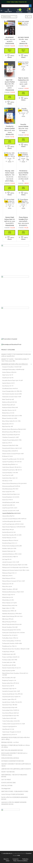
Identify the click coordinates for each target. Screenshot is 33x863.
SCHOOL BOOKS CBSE (8, 782)
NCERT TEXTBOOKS (8, 772)
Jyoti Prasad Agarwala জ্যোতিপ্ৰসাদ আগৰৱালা (13, 524)
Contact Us (16, 859)
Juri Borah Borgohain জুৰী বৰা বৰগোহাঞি (11, 521)
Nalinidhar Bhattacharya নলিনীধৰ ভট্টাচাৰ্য (12, 613)
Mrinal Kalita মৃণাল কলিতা (8, 600)
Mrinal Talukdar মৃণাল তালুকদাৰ (9, 602)
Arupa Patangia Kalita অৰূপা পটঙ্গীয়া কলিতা (12, 391)
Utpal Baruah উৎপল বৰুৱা (8, 729)
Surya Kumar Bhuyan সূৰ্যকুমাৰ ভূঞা (10, 713)
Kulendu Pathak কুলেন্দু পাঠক (8, 551)
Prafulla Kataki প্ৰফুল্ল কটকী (8, 654)
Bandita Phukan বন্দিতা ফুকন (8, 405)
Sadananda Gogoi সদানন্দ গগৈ (9, 688)
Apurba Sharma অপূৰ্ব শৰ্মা (8, 383)
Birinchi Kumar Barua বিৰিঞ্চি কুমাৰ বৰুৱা (11, 432)
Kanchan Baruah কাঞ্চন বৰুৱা (8, 532)
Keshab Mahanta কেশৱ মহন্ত (9, 537)
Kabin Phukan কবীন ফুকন (8, 529)
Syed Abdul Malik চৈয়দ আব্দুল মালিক (10, 715)
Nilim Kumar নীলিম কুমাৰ (7, 619)
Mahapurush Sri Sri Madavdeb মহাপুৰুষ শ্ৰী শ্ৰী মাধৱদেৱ (15, 567)
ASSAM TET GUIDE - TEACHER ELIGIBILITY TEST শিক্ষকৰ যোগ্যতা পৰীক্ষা (15, 360)
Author (8, 860)
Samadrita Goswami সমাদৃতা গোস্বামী (11, 691)
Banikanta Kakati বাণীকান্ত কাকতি (10, 407)
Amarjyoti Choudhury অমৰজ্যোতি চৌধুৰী (11, 367)
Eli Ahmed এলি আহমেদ (7, 456)
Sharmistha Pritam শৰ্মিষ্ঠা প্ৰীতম (9, 704)
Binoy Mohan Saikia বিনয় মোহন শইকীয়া (11, 421)
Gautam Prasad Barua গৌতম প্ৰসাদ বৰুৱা (12, 461)
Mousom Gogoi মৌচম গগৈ (8, 594)
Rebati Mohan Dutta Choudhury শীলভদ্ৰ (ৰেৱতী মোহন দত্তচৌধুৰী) (15, 674)
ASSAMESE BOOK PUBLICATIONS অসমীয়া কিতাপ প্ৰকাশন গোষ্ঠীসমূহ (15, 738)
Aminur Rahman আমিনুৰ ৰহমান (9, 372)
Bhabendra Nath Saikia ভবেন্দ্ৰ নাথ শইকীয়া (12, 415)
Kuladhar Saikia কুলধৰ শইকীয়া (9, 548)
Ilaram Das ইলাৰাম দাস (7, 499)
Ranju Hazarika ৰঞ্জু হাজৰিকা (8, 670)
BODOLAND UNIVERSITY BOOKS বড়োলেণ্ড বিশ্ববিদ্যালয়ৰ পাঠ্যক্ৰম (14, 754)
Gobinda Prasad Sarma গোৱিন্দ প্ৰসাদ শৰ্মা (12, 470)
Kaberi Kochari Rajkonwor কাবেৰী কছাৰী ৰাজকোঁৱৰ (13, 527)
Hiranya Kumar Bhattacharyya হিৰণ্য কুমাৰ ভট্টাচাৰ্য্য (14, 483)
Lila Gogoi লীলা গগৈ (6, 559)
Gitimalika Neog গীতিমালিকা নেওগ (10, 464)
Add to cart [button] (9, 50)
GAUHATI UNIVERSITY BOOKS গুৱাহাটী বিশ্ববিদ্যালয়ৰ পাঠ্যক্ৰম (16, 765)
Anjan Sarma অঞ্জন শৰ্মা (7, 375)
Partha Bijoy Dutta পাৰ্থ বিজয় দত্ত (10, 638)
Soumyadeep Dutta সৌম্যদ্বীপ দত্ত (10, 710)
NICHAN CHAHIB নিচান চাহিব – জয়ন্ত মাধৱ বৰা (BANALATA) (23, 40)
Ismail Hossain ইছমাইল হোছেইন (9, 508)
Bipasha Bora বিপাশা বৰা (7, 424)
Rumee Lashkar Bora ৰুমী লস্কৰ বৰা (10, 683)
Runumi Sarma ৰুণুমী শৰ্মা (8, 686)
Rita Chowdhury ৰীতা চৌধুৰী (8, 677)
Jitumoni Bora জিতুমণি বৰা (8, 516)
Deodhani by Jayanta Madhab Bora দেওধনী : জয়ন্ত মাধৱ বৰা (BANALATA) (9, 130)
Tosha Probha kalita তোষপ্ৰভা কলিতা (11, 721)
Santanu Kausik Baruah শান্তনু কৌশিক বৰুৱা (12, 694)
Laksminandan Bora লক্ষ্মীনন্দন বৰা (10, 556)
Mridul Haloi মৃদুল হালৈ (7, 597)
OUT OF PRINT (6, 779)
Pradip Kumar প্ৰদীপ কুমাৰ (8, 651)
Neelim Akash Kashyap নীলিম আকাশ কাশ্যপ (12, 616)
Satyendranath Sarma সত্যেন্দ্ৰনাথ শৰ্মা (11, 696)
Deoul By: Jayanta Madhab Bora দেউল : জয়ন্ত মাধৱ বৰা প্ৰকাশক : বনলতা (23, 128)
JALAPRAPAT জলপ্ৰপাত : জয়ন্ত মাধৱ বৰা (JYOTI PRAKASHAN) (9, 40)
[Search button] (30, 5)
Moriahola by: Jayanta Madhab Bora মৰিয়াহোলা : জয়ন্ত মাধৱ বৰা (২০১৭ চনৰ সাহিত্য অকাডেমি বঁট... (23, 176)
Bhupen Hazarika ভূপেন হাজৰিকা (9, 418)
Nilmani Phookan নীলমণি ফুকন (9, 621)
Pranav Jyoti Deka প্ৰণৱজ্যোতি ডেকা (10, 657)
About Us (6, 859)
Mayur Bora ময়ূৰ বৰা (7, 586)
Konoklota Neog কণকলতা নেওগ (9, 543)
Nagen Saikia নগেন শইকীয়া (8, 608)
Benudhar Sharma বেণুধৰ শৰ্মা (9, 410)
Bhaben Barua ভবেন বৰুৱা (8, 413)
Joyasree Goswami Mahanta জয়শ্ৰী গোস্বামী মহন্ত (14, 518)
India (18, 855)
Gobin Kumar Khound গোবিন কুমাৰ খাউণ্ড (12, 467)
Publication (25, 859)
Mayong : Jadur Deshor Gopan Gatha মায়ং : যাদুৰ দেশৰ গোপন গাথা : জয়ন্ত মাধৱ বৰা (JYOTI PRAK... (9, 176)
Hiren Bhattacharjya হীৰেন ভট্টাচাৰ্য (10, 489)
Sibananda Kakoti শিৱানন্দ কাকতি (9, 707)
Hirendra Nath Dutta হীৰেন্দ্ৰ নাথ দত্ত (11, 494)
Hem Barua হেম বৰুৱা (7, 480)
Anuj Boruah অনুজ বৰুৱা (7, 377)
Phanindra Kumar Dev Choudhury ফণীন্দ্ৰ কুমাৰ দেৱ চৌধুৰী (15, 649)
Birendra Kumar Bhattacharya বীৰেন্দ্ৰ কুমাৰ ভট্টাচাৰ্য (14, 429)
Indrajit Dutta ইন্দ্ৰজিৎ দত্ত (8, 505)
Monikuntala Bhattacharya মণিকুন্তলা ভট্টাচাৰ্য (13, 592)
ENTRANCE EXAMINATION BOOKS (12, 761)
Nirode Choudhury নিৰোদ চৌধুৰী (9, 627)
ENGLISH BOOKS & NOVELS (10, 758)
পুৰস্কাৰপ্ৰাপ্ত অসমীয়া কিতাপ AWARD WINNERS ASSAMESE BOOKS (13, 803)
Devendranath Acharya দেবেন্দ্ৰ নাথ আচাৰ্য (12, 448)
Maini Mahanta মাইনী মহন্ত (8, 578)
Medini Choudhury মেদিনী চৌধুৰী (9, 589)
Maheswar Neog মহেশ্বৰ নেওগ (9, 573)
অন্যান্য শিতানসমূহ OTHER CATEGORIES (12, 794)
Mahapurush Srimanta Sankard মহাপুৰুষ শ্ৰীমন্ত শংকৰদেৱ (15, 570)
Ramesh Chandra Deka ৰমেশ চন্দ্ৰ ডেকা (11, 668)
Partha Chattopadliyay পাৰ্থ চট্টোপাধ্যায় (11, 640)
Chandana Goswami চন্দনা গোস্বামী (10, 437)
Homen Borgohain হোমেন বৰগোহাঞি (10, 497)
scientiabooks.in (7, 853)
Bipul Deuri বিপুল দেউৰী (7, 426)
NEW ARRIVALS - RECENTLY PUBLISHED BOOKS (14, 775)
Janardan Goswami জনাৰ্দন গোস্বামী (10, 510)
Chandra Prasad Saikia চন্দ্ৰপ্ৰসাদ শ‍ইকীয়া (12, 440)
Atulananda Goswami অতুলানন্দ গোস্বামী (11, 396)
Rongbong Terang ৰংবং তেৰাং (9, 680)
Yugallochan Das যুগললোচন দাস (9, 734)
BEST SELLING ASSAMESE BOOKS (12, 750)
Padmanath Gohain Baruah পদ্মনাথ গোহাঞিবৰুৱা (13, 632)
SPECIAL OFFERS (6, 785)
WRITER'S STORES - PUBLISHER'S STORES (14, 791)
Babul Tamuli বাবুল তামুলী (8, 399)
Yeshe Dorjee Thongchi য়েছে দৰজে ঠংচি (11, 732)
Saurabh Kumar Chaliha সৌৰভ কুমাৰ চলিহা (12, 702)
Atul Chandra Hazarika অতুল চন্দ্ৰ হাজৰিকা (12, 394)
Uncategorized (5, 788)
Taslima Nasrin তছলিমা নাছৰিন (9, 718)
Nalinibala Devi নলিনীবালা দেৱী (9, 611)
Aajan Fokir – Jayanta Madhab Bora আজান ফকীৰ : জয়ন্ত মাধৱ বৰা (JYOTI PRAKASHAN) (10, 85)
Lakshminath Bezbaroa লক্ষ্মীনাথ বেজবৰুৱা (11, 554)
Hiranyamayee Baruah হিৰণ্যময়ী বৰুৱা (11, 486)
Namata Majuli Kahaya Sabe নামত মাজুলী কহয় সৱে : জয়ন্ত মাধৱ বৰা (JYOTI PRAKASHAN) (9, 221)
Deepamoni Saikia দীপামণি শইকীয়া (10, 445)
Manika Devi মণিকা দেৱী (7, 584)
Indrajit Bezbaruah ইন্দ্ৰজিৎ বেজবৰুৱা (10, 502)
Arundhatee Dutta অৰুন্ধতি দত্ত (10, 388)
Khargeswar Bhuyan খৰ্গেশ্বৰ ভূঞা (10, 540)
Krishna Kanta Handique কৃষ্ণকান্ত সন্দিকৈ (12, 546)
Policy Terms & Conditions (20, 860)
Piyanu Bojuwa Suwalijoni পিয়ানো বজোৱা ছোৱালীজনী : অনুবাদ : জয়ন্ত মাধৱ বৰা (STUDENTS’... (23, 221)
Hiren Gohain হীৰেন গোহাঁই (8, 491)
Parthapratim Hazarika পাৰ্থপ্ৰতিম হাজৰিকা (12, 643)
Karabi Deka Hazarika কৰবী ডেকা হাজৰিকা (11, 535)
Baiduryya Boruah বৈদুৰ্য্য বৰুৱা (9, 402)
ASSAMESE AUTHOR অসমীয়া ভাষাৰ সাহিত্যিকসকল (14, 364)
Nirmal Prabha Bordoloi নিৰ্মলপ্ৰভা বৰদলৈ (12, 624)
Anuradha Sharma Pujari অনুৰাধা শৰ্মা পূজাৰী (12, 380)
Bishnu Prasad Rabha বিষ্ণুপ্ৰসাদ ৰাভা (11, 434)
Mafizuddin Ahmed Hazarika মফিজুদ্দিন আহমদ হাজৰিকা (14, 565)
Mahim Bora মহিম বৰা (7, 575)
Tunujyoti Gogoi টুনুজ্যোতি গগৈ (9, 726)
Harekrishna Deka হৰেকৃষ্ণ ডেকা (9, 478)
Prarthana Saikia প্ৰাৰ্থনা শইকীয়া (9, 659)
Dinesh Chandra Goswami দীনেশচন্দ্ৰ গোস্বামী (12, 453)
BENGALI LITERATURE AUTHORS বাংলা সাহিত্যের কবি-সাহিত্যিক (15, 746)
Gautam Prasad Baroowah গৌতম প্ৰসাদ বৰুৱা (13, 459)
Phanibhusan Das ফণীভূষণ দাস (9, 646)
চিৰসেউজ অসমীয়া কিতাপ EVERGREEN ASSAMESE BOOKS (14, 798)
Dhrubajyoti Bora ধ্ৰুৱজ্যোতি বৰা (10, 451)
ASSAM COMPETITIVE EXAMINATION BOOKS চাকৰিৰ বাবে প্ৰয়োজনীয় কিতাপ (16, 355)
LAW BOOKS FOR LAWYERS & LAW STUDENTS (16, 769)
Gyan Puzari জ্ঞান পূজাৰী (7, 475)
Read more (9, 97)
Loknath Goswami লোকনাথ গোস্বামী (10, 562)
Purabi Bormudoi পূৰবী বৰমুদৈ (9, 665)
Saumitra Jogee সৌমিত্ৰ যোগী (9, 699)
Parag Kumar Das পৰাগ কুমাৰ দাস (10, 635)
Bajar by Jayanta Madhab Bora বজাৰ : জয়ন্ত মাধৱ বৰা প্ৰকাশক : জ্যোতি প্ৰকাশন (23, 82)
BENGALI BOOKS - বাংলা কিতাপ (10, 742)
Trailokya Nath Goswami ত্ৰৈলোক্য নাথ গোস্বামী (13, 723)
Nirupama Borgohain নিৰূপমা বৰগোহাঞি (11, 630)
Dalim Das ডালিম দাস (7, 443)
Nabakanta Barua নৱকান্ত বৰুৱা (9, 605)
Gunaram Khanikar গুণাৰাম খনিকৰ (10, 472)
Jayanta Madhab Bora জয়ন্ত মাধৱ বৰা (11, 513)
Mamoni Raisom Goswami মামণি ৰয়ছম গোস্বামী (13, 581)
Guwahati (28, 853)
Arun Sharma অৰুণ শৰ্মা (7, 386)
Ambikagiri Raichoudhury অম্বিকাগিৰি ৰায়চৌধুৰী (13, 369)
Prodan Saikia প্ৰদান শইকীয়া (8, 662)
